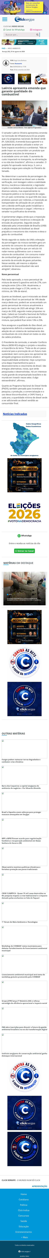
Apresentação (39, 1186)
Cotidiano (24, 1199)
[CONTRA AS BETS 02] (24, 662)
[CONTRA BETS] (24, 1148)
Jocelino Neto (24, 1256)
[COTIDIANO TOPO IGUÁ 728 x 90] (24, 42)
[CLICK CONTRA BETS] (8, 78)
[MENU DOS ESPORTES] (24, 78)
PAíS (4, 48)
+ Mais (24, 1237)
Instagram (37, 29)
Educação (24, 1226)
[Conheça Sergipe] (24, 439)
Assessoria (18, 64)
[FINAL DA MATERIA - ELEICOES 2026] (24, 511)
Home (24, 1194)
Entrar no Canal (25, 551)
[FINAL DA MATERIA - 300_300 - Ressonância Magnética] (24, 475)
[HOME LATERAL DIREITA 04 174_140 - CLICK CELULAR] (40, 78)
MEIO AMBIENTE (14, 48)
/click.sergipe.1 (25, 1251)
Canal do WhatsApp (15, 29)
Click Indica (23, 1210)
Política (23, 1204)
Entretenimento (23, 1231)
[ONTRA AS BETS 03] (24, 698)
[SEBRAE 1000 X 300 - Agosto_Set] (24, 7)
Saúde (24, 1221)
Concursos (23, 1215)
